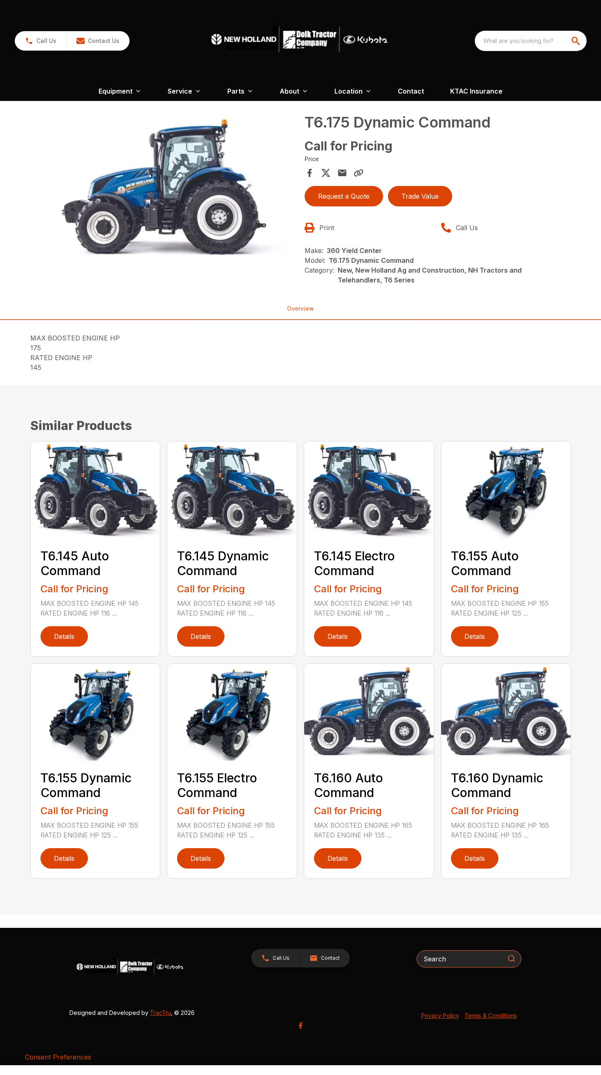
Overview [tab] (300, 308)
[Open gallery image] (165, 188)
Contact (411, 91)
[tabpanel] (165, 189)
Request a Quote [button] (344, 196)
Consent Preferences (58, 1057)
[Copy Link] (358, 173)
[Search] (511, 958)
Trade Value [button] (420, 196)
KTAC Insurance (476, 91)
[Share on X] (326, 173)
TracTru (160, 1012)
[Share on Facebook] (309, 173)
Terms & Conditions (490, 1015)
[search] (576, 40)
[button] (40, 41)
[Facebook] (300, 1025)
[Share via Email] (342, 173)
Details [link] (64, 636)
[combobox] (530, 41)
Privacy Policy (440, 1015)
